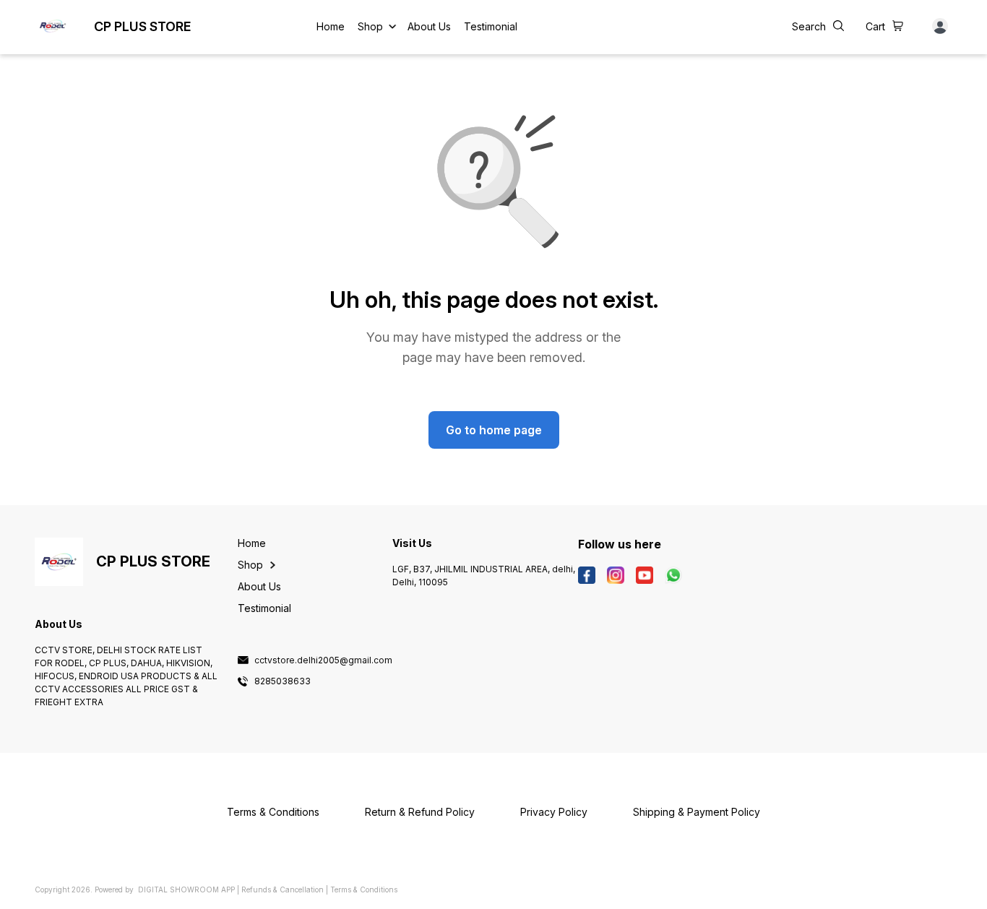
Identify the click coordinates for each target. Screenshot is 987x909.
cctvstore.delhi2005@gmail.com (323, 660)
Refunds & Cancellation (282, 889)
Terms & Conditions (363, 889)
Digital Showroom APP (186, 889)
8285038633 (282, 681)
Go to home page (494, 430)
